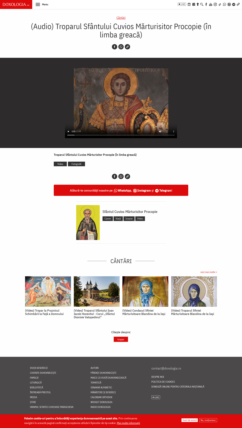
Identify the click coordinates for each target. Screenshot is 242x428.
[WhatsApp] (224, 4)
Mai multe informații (128, 423)
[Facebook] (206, 4)
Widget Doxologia (101, 402)
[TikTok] (220, 4)
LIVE (183, 4)
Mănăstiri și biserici (103, 392)
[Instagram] (215, 4)
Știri (33, 402)
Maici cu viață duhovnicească (108, 377)
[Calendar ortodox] (189, 4)
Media (33, 397)
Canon (107, 218)
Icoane (129, 218)
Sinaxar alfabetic (101, 387)
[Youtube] (211, 4)
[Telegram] (234, 4)
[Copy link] (127, 46)
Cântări (121, 17)
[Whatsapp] (121, 46)
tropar (120, 339)
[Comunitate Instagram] (229, 4)
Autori (95, 368)
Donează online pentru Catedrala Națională (177, 386)
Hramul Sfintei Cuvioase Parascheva (51, 407)
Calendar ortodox (101, 397)
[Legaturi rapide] (238, 4)
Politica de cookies (163, 381)
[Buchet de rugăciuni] (197, 4)
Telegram (165, 190)
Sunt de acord (190, 420)
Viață (118, 218)
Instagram (144, 190)
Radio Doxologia (100, 407)
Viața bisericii (39, 368)
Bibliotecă (36, 387)
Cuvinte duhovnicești (43, 372)
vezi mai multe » (208, 272)
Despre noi (157, 377)
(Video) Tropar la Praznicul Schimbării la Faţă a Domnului (44, 312)
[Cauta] (202, 4)
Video (60, 164)
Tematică (96, 382)
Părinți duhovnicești (103, 372)
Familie (34, 377)
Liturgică (36, 382)
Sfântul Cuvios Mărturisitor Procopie (130, 211)
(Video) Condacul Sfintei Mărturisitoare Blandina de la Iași (143, 312)
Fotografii (76, 164)
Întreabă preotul (40, 392)
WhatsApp (124, 190)
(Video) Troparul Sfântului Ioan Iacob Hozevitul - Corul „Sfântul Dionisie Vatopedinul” (94, 314)
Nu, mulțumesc (208, 420)
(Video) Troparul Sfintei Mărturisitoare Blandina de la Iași (192, 312)
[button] (42, 4)
